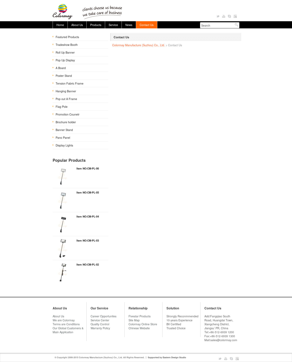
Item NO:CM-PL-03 (87, 240)
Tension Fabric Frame (69, 83)
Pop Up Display (65, 60)
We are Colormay (64, 320)
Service (113, 25)
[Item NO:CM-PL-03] (63, 248)
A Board (61, 68)
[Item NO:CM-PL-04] (63, 224)
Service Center (100, 320)
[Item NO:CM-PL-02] (63, 272)
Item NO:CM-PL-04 (87, 216)
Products (95, 25)
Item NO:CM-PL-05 (87, 192)
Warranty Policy (100, 328)
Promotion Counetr (67, 114)
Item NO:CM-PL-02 (87, 264)
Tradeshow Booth (67, 45)
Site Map (134, 320)
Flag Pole (62, 107)
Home (60, 25)
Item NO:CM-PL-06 (87, 168)
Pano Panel (63, 138)
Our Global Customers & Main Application (68, 330)
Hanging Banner (66, 91)
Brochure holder (66, 122)
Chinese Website (139, 328)
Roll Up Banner (65, 52)
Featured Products (67, 37)
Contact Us (147, 25)
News (128, 25)
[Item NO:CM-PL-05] (63, 200)
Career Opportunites (103, 316)
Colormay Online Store (143, 324)
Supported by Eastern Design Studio (167, 357)
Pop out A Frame (66, 99)
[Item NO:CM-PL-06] (63, 176)
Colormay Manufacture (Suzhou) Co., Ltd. (138, 45)
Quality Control (100, 324)
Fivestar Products (140, 316)
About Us (77, 25)
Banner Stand (64, 130)
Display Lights (64, 145)
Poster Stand (64, 76)
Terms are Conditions (66, 324)
